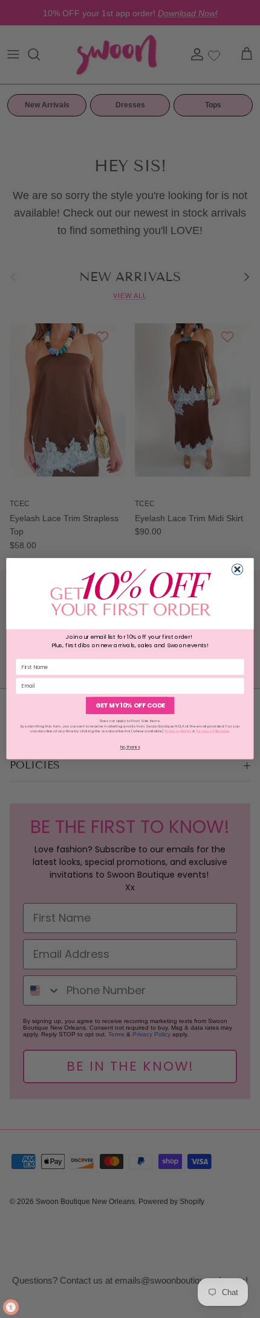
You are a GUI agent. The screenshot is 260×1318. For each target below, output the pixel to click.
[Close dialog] (237, 569)
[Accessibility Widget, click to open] (11, 1307)
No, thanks (130, 747)
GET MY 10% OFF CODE (130, 706)
